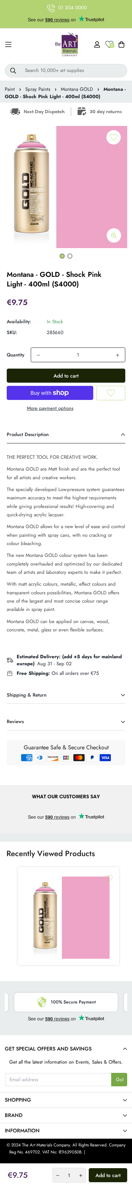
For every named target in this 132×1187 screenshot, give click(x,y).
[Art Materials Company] (66, 44)
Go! (120, 1079)
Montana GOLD (77, 89)
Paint (10, 89)
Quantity (15, 354)
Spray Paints (37, 89)
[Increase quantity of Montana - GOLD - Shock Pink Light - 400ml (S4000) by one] (117, 355)
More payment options (50, 408)
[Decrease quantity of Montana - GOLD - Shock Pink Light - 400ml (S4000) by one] (38, 355)
